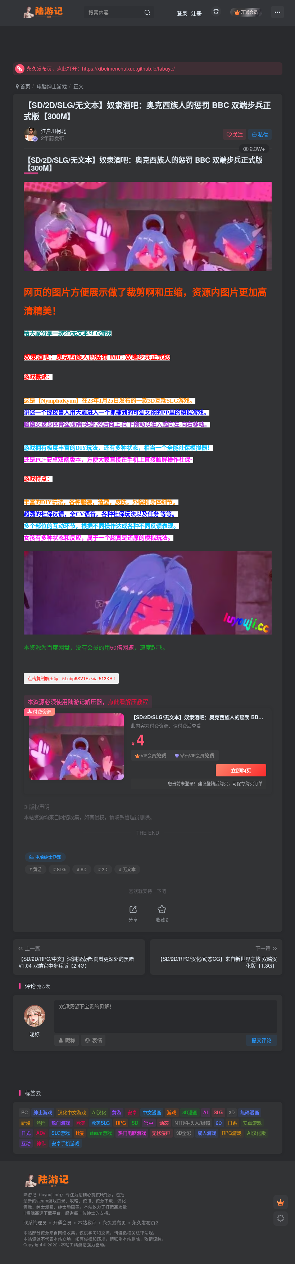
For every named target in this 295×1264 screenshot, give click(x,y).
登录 (182, 13)
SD (135, 1122)
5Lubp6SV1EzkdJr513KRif (71, 678)
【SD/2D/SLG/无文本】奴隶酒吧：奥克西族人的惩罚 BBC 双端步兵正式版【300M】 (147, 110)
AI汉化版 (256, 1132)
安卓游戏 (252, 1122)
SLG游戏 (60, 1132)
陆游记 (80, 1244)
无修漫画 (161, 1132)
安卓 (132, 1112)
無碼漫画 (249, 1112)
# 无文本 (127, 869)
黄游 (116, 1112)
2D (219, 1122)
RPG (121, 1122)
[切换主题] (280, 1218)
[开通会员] (280, 1202)
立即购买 (241, 770)
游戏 (171, 1112)
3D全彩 (183, 1132)
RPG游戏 (231, 1132)
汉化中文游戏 (72, 1112)
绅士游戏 (42, 1112)
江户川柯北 (53, 130)
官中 (148, 1122)
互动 (26, 1143)
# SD (82, 869)
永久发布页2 (145, 1222)
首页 (24, 86)
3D (232, 1112)
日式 (26, 1132)
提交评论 (261, 1040)
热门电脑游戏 (132, 1132)
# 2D (103, 869)
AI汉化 (99, 1112)
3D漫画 (190, 1112)
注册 (196, 13)
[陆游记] (43, 11)
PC (24, 1112)
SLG (218, 1112)
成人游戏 (207, 1132)
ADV (41, 1132)
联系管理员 (35, 1222)
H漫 (80, 1132)
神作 (41, 1143)
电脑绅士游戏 (52, 86)
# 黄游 (36, 869)
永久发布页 (114, 1222)
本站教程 (87, 1222)
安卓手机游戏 (65, 1143)
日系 (232, 1122)
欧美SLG (100, 1122)
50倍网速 (122, 647)
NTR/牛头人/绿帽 (192, 1122)
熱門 (41, 1122)
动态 (164, 1122)
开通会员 (249, 12)
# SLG (59, 869)
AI (205, 1112)
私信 (263, 134)
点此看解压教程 (128, 702)
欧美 (81, 1122)
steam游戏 (101, 1132)
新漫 (26, 1122)
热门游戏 (60, 1122)
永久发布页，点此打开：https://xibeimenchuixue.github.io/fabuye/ (101, 68)
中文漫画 (151, 1112)
